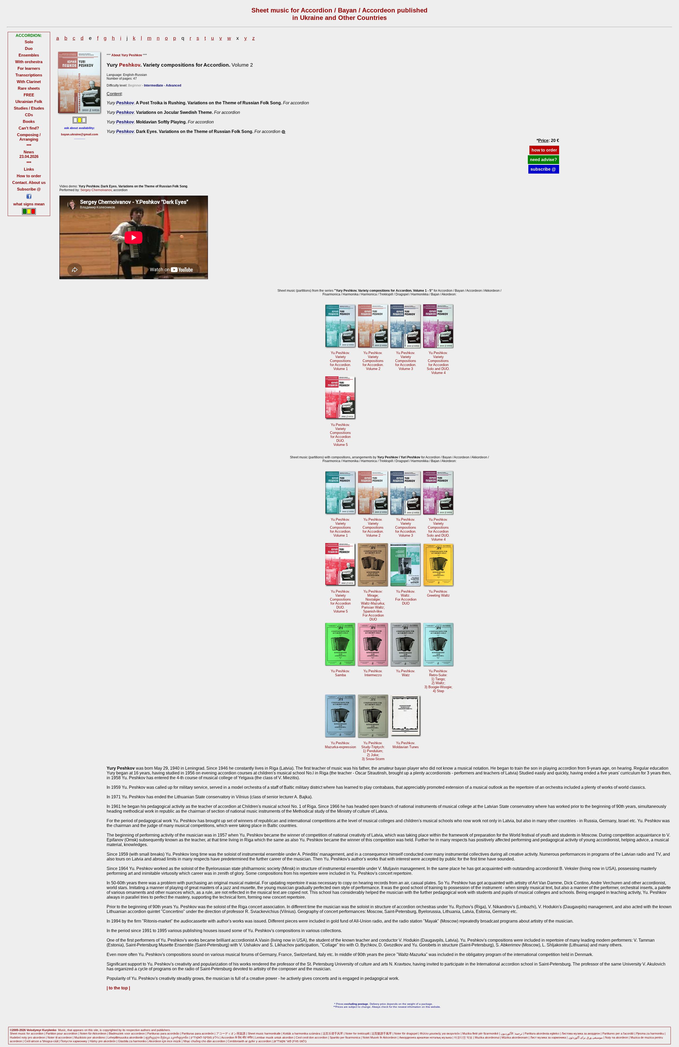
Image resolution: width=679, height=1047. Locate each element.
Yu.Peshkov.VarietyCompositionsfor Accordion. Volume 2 (373, 361)
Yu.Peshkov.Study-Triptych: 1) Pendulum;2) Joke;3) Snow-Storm (373, 751)
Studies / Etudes (29, 108)
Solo (29, 42)
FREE (29, 95)
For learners (29, 68)
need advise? (543, 159)
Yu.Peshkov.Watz (405, 673)
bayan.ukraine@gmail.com (79, 134)
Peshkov (129, 65)
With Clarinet (29, 81)
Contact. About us (29, 182)
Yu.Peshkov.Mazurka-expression (340, 745)
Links (29, 169)
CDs (29, 115)
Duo (29, 48)
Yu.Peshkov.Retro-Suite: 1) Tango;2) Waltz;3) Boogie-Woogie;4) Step (438, 681)
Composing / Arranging (29, 136)
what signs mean (29, 204)
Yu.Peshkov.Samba (340, 673)
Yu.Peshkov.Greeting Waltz (438, 593)
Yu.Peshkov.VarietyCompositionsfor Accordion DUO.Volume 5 (340, 435)
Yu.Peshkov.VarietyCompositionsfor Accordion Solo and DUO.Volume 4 (438, 363)
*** (29, 145)
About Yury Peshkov (126, 55)
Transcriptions (28, 75)
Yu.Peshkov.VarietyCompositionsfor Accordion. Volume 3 (405, 361)
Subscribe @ (29, 189)
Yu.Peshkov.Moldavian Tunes (406, 745)
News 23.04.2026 (28, 154)
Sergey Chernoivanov (96, 190)
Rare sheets (29, 88)
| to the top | (118, 988)
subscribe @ (543, 169)
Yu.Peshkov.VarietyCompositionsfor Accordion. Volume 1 (340, 361)
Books (29, 121)
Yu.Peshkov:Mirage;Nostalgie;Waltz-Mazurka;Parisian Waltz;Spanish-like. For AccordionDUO (373, 605)
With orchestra (28, 61)
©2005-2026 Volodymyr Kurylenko (33, 1030)
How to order (29, 176)
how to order (544, 150)
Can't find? (29, 128)
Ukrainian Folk (28, 101)
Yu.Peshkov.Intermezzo (373, 673)
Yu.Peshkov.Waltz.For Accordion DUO (405, 597)
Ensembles (29, 55)
